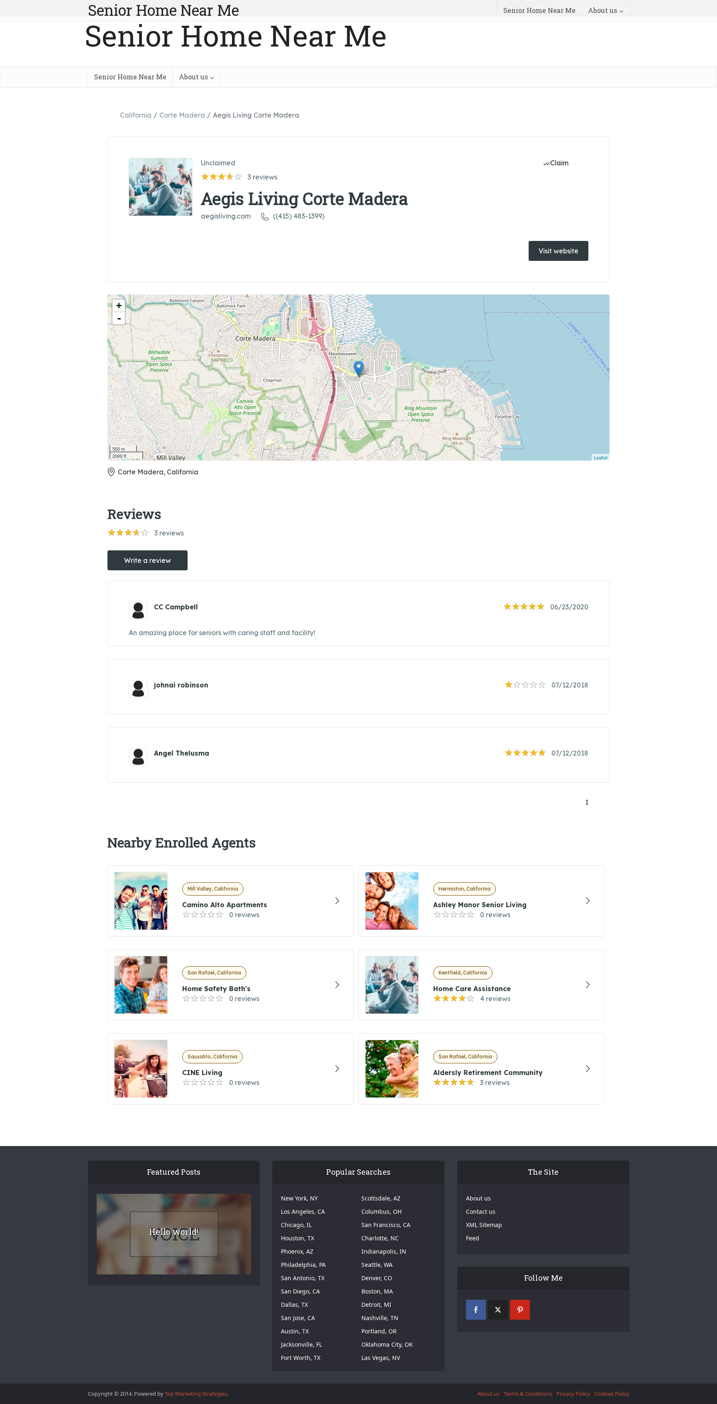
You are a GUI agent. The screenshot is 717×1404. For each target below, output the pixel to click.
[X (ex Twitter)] (498, 1310)
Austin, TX (295, 1331)
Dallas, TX (294, 1304)
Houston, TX (297, 1238)
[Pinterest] (520, 1310)
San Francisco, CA (385, 1225)
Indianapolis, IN (383, 1251)
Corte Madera (182, 115)
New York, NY (299, 1198)
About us (602, 10)
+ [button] (119, 305)
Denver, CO (376, 1278)
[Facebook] (476, 1310)
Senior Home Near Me (163, 10)
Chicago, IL (296, 1225)
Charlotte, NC (380, 1238)
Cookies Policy (611, 1393)
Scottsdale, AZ (380, 1198)
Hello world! (173, 1231)
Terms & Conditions (528, 1393)
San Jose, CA (298, 1318)
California (135, 115)
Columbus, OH (381, 1211)
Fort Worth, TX (300, 1358)
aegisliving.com (226, 216)
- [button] (119, 318)
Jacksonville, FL (301, 1344)
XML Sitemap (484, 1225)
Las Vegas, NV (380, 1358)
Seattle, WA (377, 1265)
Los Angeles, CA (303, 1211)
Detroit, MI (376, 1304)
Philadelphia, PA (303, 1265)
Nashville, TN (379, 1318)
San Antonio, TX (302, 1278)
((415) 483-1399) (298, 216)
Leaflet (600, 457)
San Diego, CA (300, 1291)
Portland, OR (379, 1331)
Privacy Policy (573, 1393)
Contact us (480, 1211)
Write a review (147, 560)
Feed (472, 1238)
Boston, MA (377, 1291)
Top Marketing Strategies (196, 1393)
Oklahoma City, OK (387, 1344)
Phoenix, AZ (297, 1251)
